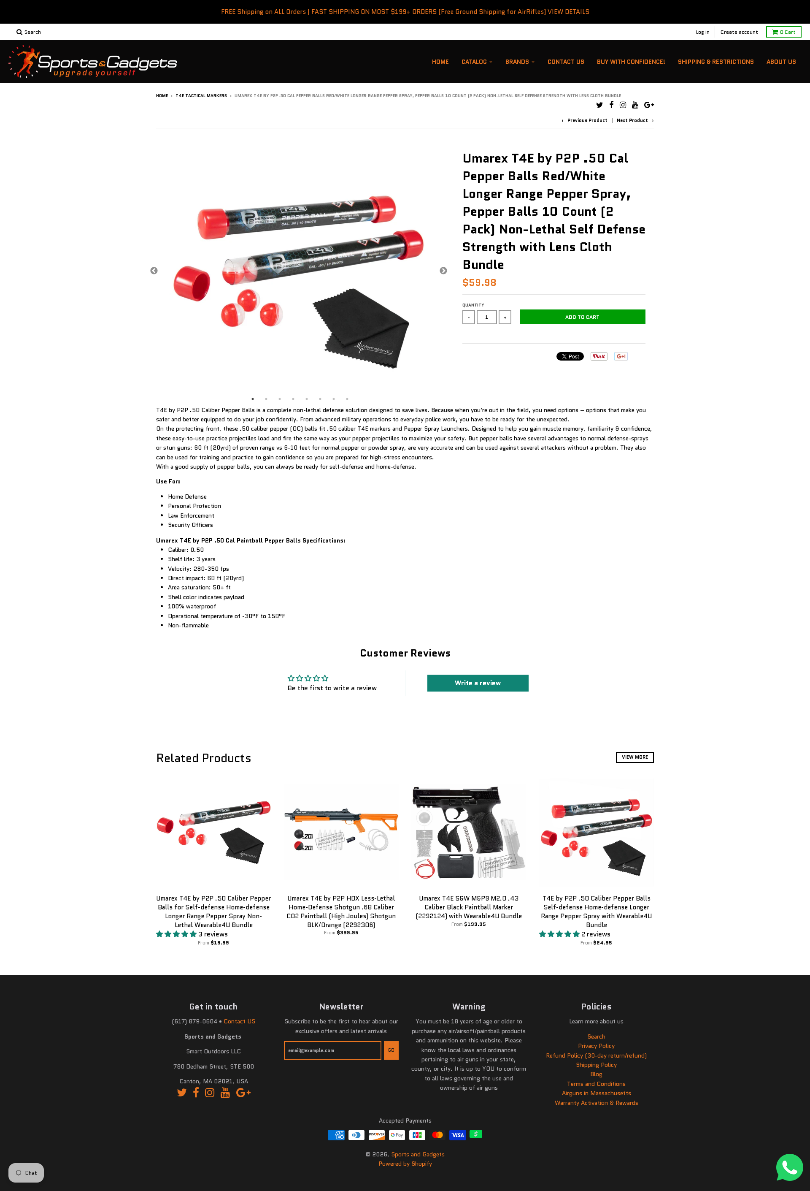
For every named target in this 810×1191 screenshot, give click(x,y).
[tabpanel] (299, 271)
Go (391, 1050)
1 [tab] (252, 399)
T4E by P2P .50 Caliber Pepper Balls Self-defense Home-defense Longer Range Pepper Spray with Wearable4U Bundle (596, 911)
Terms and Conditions (596, 1084)
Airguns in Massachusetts (596, 1093)
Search (596, 1036)
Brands (517, 61)
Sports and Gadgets (418, 1154)
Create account (739, 31)
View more (635, 757)
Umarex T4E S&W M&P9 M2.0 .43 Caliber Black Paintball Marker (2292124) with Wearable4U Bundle (469, 907)
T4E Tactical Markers (201, 95)
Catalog (474, 61)
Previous (154, 271)
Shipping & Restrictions (716, 61)
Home (440, 61)
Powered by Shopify (405, 1163)
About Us (781, 61)
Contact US (239, 1021)
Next (443, 271)
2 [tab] (266, 399)
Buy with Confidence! (631, 61)
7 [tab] (333, 399)
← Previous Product (585, 120)
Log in (703, 31)
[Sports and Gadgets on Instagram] (623, 105)
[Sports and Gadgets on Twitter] (599, 105)
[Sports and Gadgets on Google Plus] (649, 105)
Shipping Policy (596, 1065)
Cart (788, 31)
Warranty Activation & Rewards (596, 1103)
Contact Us (566, 61)
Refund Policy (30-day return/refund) (596, 1055)
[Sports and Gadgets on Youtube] (635, 105)
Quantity (473, 305)
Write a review (478, 683)
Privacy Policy (596, 1046)
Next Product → (635, 120)
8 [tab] (347, 399)
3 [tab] (279, 399)
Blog (596, 1074)
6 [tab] (320, 399)
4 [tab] (293, 399)
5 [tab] (306, 399)
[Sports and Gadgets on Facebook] (611, 105)
